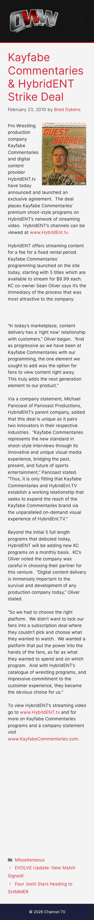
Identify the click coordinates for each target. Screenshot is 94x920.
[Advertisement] (47, 798)
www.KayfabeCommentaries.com (43, 738)
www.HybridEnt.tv (49, 232)
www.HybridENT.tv (40, 712)
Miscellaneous (30, 859)
